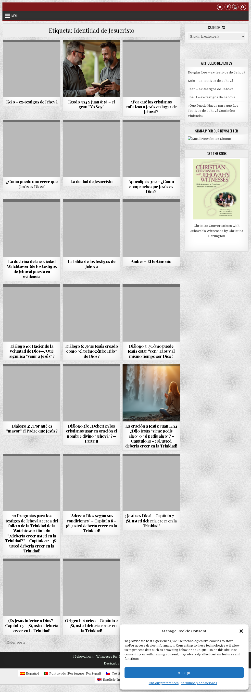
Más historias (31, 57)
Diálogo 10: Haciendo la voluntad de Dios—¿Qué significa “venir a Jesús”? (31, 351)
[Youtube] (235, 7)
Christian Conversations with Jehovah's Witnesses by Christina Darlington (216, 231)
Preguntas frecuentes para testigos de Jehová (151, 58)
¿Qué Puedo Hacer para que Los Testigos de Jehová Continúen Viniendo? (213, 111)
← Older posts (14, 642)
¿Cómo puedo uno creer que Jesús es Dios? (32, 184)
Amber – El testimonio (151, 261)
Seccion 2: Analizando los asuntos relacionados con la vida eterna (31, 310)
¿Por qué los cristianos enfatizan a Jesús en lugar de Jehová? (151, 107)
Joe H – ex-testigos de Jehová (211, 97)
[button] (241, 631)
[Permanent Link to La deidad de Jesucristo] (91, 148)
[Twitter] (220, 7)
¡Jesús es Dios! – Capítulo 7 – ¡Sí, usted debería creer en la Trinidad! (151, 520)
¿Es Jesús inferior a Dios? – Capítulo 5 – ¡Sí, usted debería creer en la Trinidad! (31, 625)
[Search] (243, 7)
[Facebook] (228, 7)
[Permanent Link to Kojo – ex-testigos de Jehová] (32, 68)
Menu (15, 15)
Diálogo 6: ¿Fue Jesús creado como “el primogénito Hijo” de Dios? (91, 351)
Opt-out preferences (164, 683)
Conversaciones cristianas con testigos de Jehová (31, 297)
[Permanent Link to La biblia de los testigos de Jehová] (91, 228)
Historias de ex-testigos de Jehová (31, 52)
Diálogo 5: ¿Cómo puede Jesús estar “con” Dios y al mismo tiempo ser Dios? (151, 351)
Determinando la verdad (150, 52)
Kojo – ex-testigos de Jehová (31, 101)
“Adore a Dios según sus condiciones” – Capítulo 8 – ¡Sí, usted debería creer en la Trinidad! (91, 523)
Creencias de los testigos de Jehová (90, 132)
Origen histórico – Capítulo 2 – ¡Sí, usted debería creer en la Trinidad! (91, 625)
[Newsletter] (209, 139)
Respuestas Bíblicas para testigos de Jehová (91, 138)
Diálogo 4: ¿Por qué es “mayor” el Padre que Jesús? (32, 428)
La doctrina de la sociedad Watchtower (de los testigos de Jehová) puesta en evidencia (32, 269)
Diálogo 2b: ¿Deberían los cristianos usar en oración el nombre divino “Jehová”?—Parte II (91, 433)
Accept (184, 673)
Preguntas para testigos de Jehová (31, 471)
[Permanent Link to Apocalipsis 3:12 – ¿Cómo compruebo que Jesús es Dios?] (151, 148)
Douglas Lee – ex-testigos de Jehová (216, 72)
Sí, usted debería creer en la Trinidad (91, 53)
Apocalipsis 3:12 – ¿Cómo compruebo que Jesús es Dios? (151, 186)
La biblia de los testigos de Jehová (91, 264)
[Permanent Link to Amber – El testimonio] (151, 228)
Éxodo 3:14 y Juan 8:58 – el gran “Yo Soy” (91, 104)
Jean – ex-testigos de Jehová (210, 89)
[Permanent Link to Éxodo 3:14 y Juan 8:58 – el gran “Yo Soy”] (91, 68)
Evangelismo (31, 466)
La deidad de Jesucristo (91, 181)
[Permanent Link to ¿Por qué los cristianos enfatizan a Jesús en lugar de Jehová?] (151, 68)
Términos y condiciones (199, 683)
